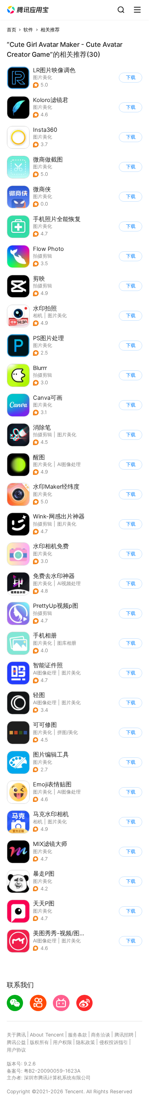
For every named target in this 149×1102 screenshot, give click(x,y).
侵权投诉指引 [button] (113, 1042)
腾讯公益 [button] (16, 1042)
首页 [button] (11, 30)
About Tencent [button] (47, 1035)
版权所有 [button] (39, 1042)
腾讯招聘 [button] (124, 1035)
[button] (28, 10)
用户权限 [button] (62, 1042)
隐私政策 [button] (85, 1042)
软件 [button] (28, 30)
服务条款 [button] (77, 1035)
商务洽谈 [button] (100, 1035)
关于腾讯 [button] (16, 1035)
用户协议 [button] (16, 1050)
